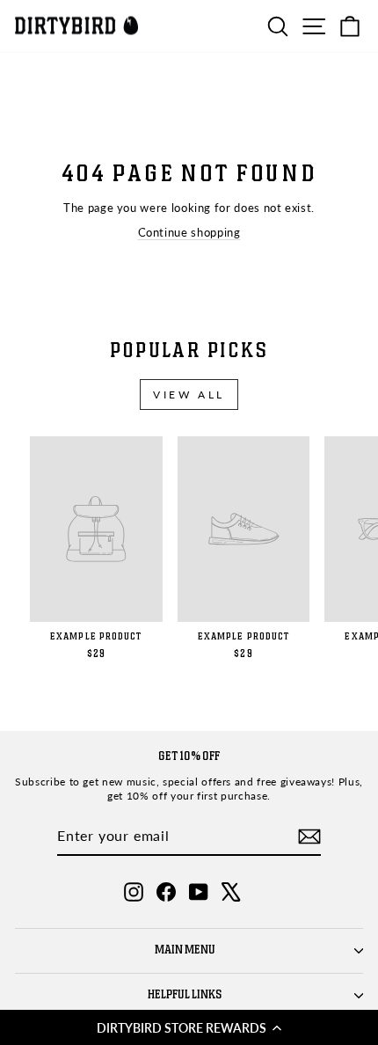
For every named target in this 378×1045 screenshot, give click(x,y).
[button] (189, 1027)
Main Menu (185, 950)
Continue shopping (189, 232)
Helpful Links (185, 995)
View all (189, 394)
